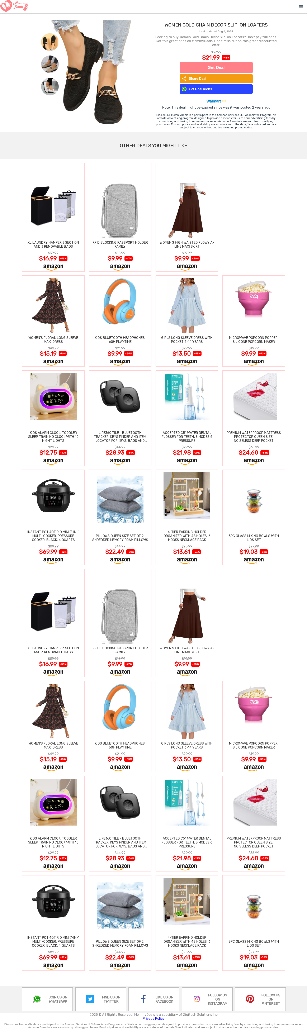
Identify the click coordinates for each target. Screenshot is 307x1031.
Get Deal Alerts (200, 89)
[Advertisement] (253, 217)
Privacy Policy (154, 1019)
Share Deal (194, 79)
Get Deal (216, 67)
